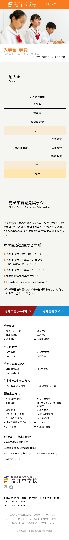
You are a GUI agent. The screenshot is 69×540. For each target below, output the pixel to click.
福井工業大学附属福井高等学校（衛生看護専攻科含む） (24, 261)
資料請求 (32, 523)
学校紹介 (9, 325)
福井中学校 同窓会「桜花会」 (17, 453)
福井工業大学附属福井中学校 (23, 269)
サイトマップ (51, 514)
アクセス (51, 498)
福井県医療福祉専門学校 (20, 276)
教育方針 (41, 331)
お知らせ (56, 519)
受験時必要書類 (45, 414)
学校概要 (41, 335)
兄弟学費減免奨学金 (16, 422)
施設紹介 (10, 339)
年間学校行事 (13, 369)
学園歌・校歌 (43, 339)
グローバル (11, 356)
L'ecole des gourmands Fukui (25, 282)
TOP (38, 57)
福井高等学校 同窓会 (46, 453)
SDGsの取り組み (14, 373)
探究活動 (10, 352)
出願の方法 (42, 409)
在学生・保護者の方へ (17, 380)
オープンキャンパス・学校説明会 (49, 404)
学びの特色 (11, 347)
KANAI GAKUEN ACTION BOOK (24, 514)
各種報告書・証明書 (46, 386)
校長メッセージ (13, 331)
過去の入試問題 (14, 418)
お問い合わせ (18, 523)
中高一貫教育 (44, 398)
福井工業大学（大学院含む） (21, 253)
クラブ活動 (42, 369)
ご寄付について (47, 523)
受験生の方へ (47, 57)
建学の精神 (12, 335)
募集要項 (10, 409)
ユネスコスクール (12, 459)
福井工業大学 (24, 436)
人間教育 (41, 356)
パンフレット (43, 422)
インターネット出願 (15, 414)
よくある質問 (12, 426)
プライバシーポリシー (16, 519)
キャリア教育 (43, 352)
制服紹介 (10, 403)
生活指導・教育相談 (15, 386)
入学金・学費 (43, 418)
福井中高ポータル (16, 311)
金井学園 (8, 436)
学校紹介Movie (13, 398)
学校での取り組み (14, 363)
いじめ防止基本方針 (39, 519)
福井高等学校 (51, 311)
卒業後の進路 (44, 426)
